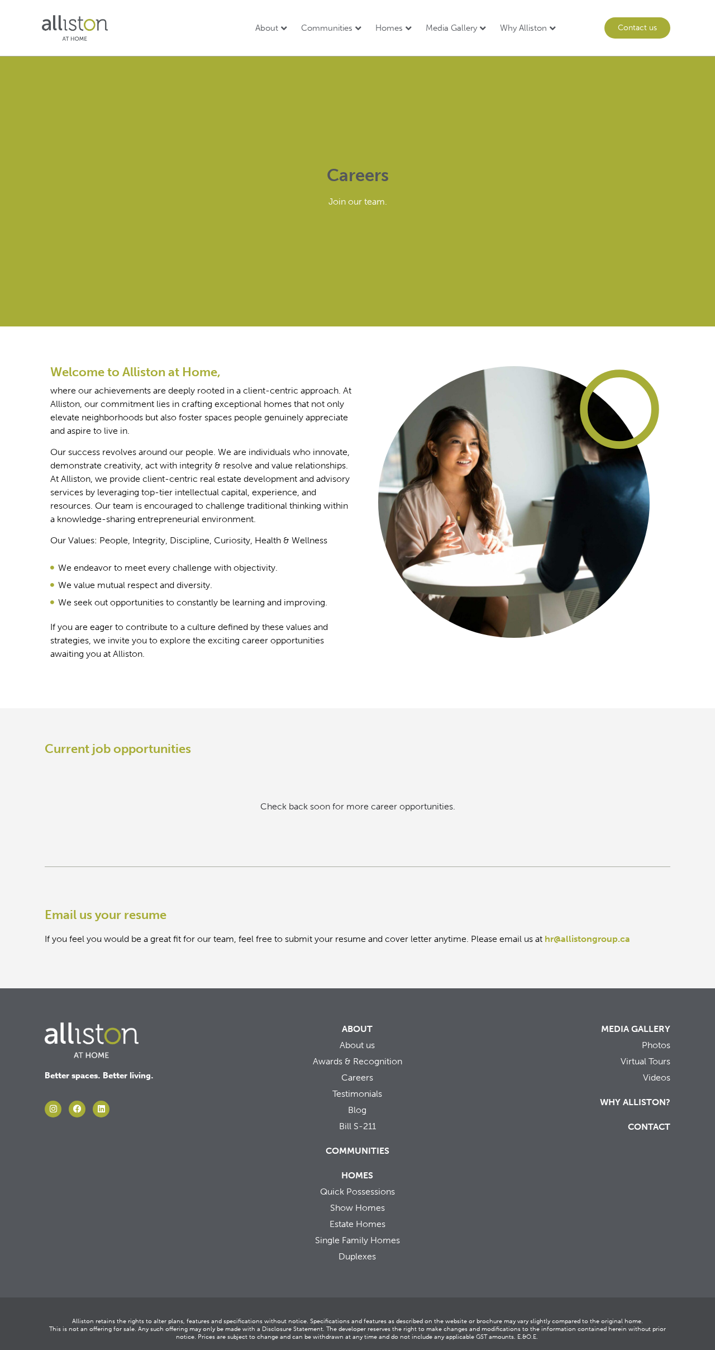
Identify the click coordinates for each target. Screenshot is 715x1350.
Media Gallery (451, 28)
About (266, 28)
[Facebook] (77, 1109)
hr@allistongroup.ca (587, 939)
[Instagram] (53, 1109)
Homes (389, 28)
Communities (326, 28)
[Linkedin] (101, 1109)
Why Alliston (523, 28)
